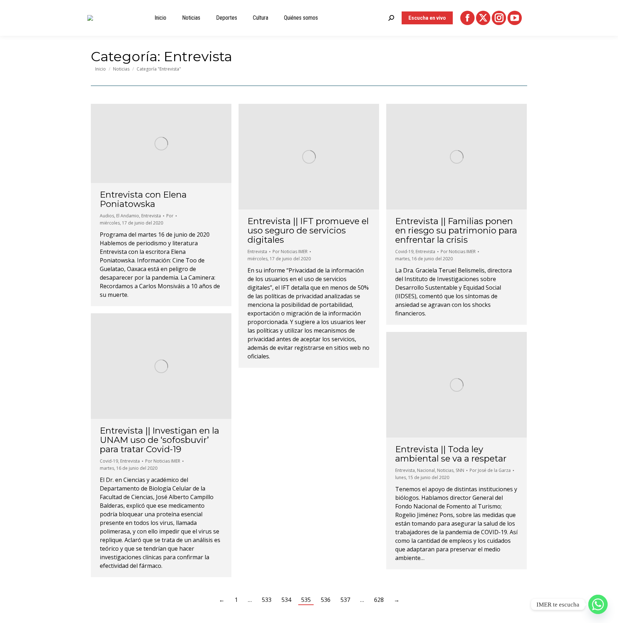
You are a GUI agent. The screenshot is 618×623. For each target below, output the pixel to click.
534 (286, 600)
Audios (107, 216)
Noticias (445, 470)
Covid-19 (404, 251)
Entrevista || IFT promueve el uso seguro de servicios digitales (308, 230)
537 (345, 600)
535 (306, 600)
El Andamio (127, 216)
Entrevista (151, 216)
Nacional (426, 470)
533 (266, 600)
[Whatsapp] (598, 604)
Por (169, 216)
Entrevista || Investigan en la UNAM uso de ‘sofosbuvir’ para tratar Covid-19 (159, 439)
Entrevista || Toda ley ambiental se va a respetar (450, 454)
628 (379, 600)
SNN (460, 470)
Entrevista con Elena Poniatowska (143, 199)
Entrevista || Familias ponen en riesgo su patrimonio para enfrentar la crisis (456, 230)
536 (325, 600)
